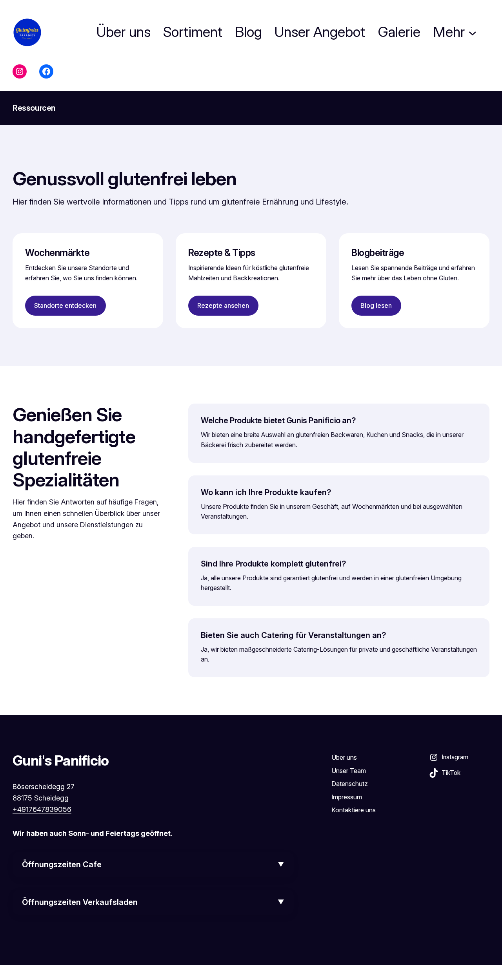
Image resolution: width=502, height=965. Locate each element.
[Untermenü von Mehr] (472, 32)
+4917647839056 (42, 809)
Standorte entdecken (65, 305)
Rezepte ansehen (223, 305)
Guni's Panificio (61, 760)
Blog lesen (376, 305)
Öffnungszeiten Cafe (62, 864)
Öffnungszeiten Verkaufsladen (80, 902)
